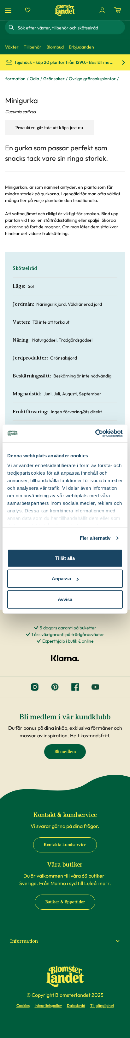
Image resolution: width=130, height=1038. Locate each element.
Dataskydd (76, 1005)
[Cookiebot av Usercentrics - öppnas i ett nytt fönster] (95, 433)
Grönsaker (54, 78)
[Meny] (9, 10)
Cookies (23, 1005)
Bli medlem (65, 751)
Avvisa (65, 599)
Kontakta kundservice (65, 844)
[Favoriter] (27, 10)
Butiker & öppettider (65, 902)
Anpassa (61, 578)
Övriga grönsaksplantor (92, 78)
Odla (34, 78)
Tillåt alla (65, 558)
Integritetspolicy (48, 1005)
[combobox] (70, 27)
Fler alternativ (95, 538)
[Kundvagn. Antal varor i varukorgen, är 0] (117, 10)
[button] (65, 941)
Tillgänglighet (102, 1005)
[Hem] (65, 10)
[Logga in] (102, 10)
